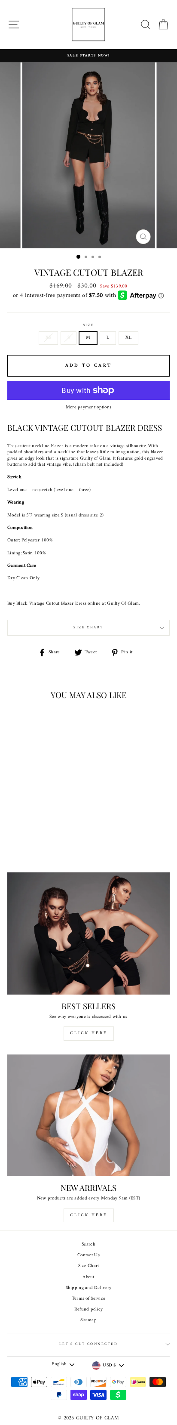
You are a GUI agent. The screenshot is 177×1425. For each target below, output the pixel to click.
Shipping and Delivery (89, 1288)
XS (48, 338)
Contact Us (88, 1255)
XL (128, 338)
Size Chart (88, 627)
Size (89, 325)
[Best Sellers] (88, 933)
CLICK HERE (88, 1033)
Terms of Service (88, 1299)
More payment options (89, 408)
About (88, 1277)
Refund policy (88, 1309)
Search (88, 1244)
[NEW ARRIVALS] (88, 1115)
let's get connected (88, 1344)
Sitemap (88, 1320)
